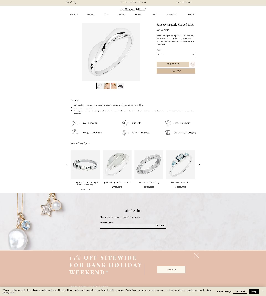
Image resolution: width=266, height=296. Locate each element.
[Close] (262, 291)
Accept (254, 291)
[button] (196, 255)
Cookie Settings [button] (224, 291)
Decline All (240, 291)
